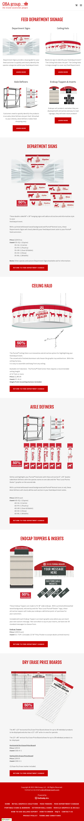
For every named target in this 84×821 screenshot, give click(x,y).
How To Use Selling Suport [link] (24, 812)
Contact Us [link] (67, 812)
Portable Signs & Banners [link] (17, 808)
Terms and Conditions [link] (50, 815)
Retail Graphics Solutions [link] (25, 804)
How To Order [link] (46, 812)
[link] (16, 5)
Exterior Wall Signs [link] (42, 808)
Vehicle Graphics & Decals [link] (67, 808)
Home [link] (7, 804)
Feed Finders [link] (46, 804)
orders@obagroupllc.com (49, 790)
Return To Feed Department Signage (28, 268)
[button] (81, 5)
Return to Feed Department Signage (28, 773)
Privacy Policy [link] (30, 815)
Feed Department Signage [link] (66, 804)
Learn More (21, 72)
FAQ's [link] (57, 812)
